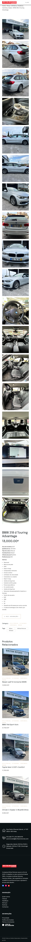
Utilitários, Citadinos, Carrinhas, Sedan (18, 624)
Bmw (11, 628)
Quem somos (6, 896)
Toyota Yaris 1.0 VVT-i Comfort (13, 767)
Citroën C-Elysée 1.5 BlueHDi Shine (15, 810)
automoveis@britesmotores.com (17, 839)
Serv (3, 903)
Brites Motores (22, 628)
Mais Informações (12, 616)
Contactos (5, 907)
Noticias (4, 905)
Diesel (11, 630)
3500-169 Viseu (11, 831)
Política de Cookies (8, 920)
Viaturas (4, 898)
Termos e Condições (8, 922)
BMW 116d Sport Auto (10, 725)
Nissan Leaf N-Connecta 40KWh (14, 682)
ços (6, 903)
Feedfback (5, 901)
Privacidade (5, 918)
